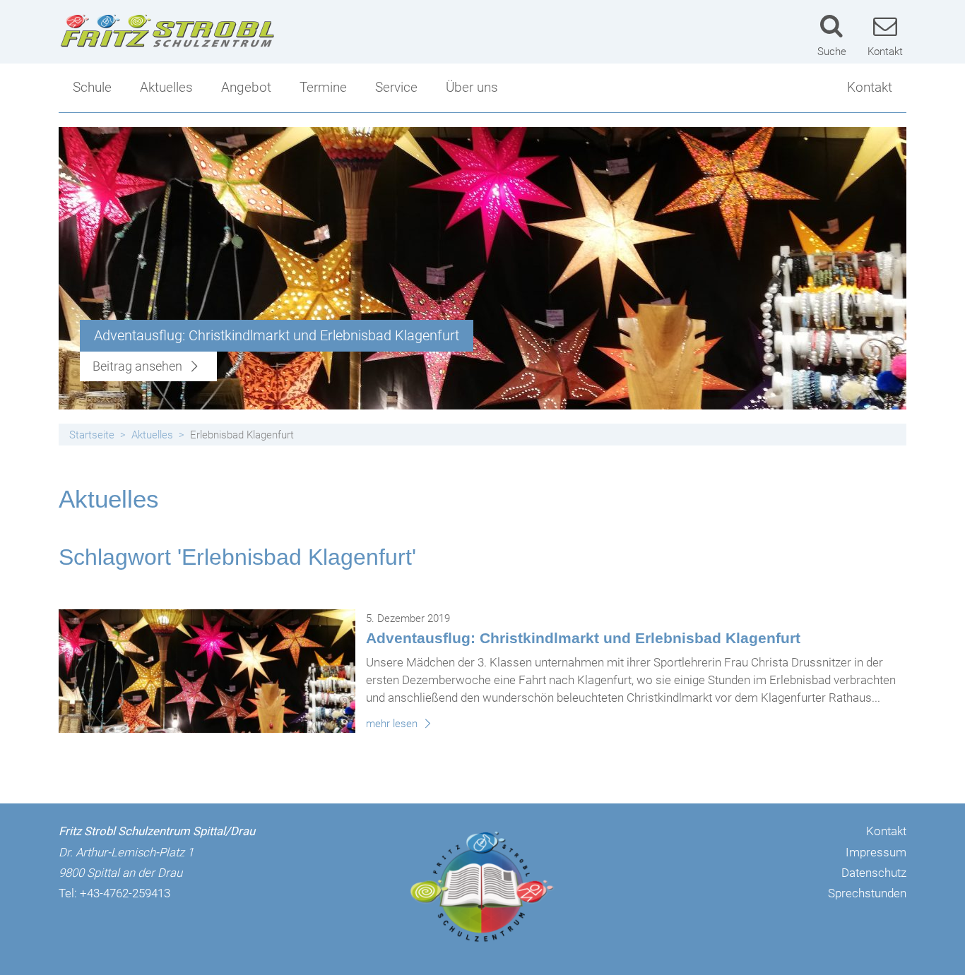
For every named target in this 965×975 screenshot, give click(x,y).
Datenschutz (873, 873)
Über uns (472, 87)
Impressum (876, 852)
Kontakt (869, 87)
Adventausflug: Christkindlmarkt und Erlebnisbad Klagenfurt (583, 638)
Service (396, 87)
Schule (92, 87)
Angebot (246, 87)
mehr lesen (393, 723)
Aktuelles (166, 87)
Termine (323, 87)
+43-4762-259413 (125, 893)
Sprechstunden (867, 893)
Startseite (91, 435)
